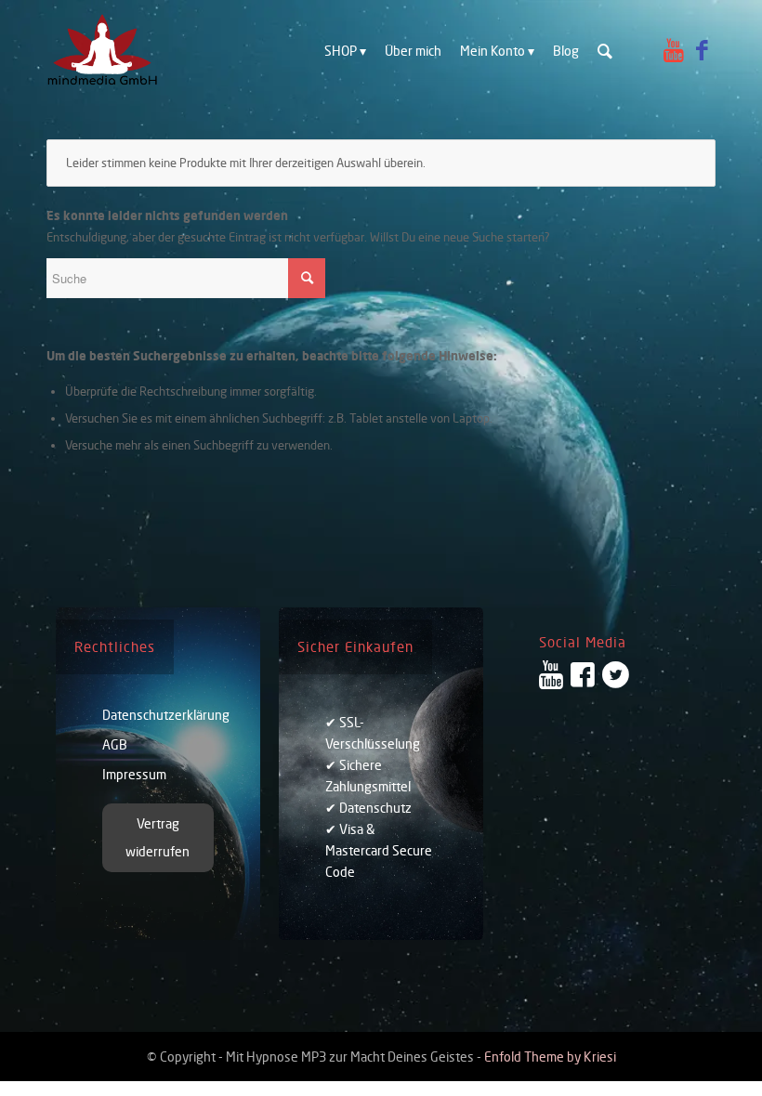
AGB (114, 744)
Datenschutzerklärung (158, 715)
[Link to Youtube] (674, 50)
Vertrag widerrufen (157, 837)
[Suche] (605, 51)
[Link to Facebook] (702, 50)
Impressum (134, 774)
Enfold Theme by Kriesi (550, 1056)
